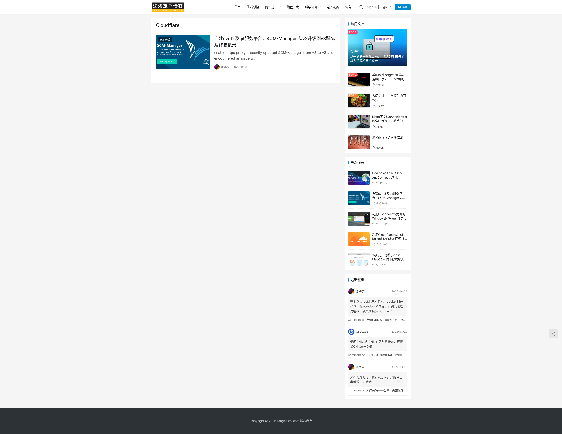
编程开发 (293, 7)
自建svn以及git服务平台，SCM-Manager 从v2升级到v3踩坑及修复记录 (274, 42)
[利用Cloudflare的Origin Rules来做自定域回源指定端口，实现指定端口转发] (359, 239)
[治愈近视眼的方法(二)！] (359, 142)
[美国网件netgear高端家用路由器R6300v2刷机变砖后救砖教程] (359, 80)
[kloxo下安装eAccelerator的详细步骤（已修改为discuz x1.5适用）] (359, 121)
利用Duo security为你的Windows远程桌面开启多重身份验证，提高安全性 (389, 218)
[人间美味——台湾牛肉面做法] (359, 100)
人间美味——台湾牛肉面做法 (384, 390)
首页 (237, 7)
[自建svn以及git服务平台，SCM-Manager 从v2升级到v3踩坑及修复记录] (183, 52)
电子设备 (333, 7)
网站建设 (271, 7)
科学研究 (311, 7)
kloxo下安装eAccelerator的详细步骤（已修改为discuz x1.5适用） (389, 121)
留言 (348, 7)
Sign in (372, 7)
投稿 (404, 7)
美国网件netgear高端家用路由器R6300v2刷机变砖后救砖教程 (389, 79)
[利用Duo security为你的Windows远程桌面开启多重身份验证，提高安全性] (359, 219)
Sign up (385, 7)
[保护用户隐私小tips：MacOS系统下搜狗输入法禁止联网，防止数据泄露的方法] (359, 260)
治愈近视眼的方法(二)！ (388, 137)
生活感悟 (253, 7)
